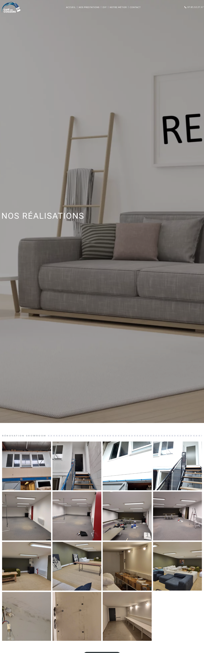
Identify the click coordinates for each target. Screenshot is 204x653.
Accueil (71, 7)
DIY (105, 7)
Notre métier (118, 7)
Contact (135, 7)
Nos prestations (89, 7)
